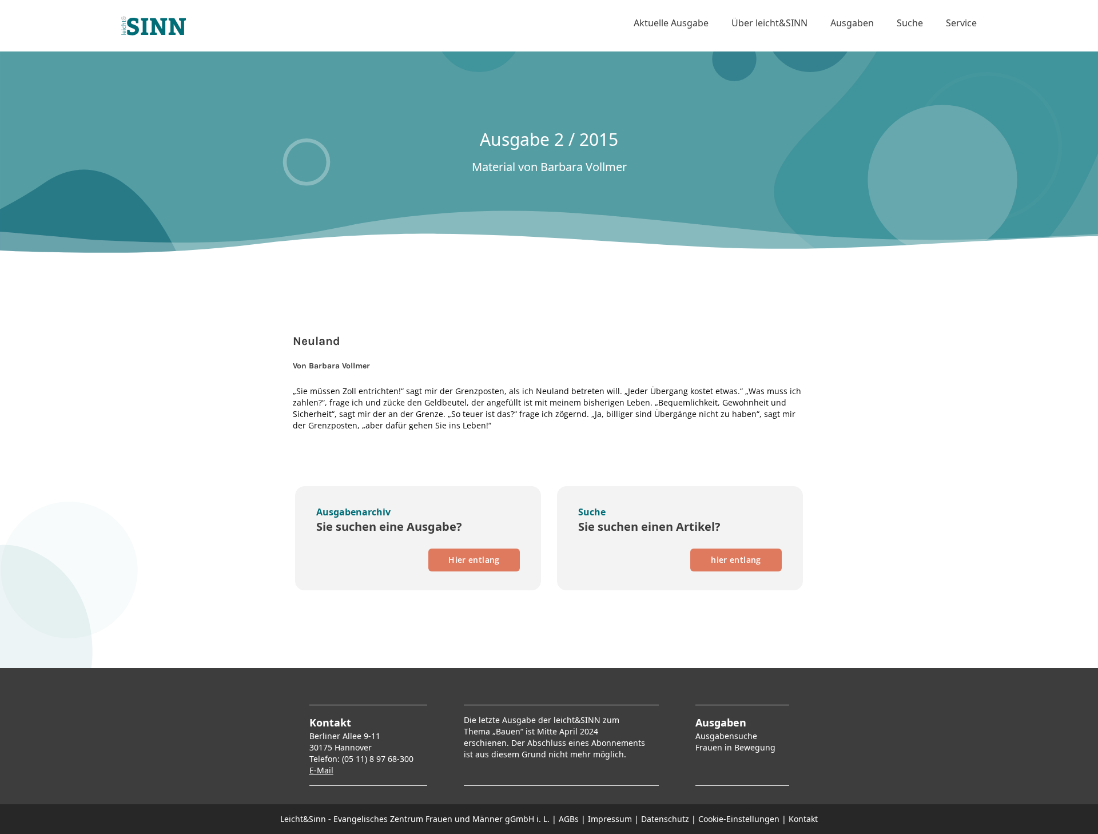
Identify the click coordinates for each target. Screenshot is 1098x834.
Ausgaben (852, 23)
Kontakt (803, 818)
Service (961, 23)
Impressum (610, 818)
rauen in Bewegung (737, 747)
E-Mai (320, 770)
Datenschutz (665, 818)
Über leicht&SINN (769, 23)
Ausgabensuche (726, 735)
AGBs (569, 818)
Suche (910, 23)
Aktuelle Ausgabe (671, 23)
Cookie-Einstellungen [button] (738, 818)
